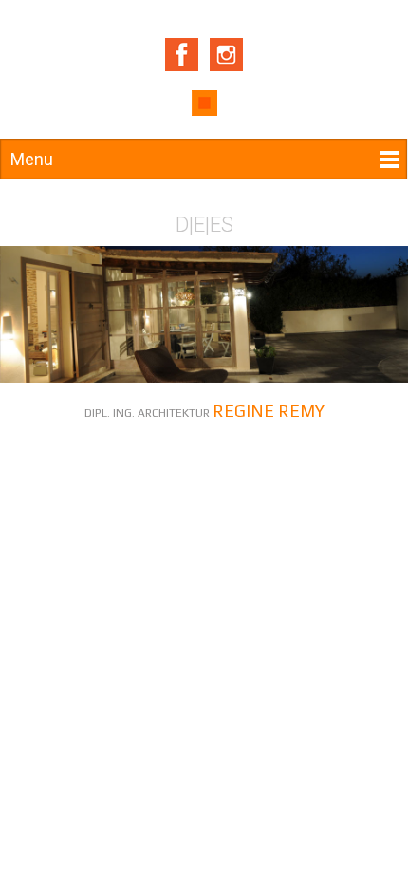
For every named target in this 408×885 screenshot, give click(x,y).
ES (221, 224)
